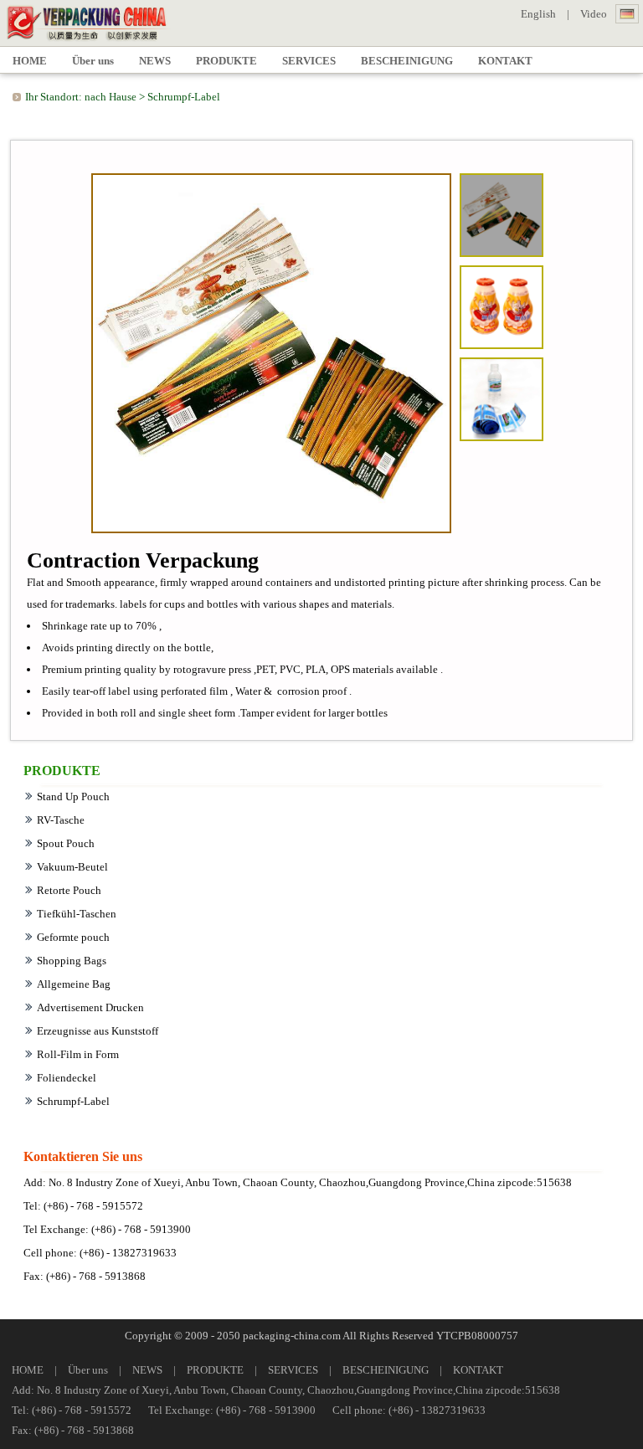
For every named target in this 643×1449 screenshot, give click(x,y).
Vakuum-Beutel (72, 867)
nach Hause (110, 96)
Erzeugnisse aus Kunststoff (97, 1031)
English (538, 14)
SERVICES (293, 1370)
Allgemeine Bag (74, 984)
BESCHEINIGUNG (385, 1370)
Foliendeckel (66, 1077)
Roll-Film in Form (78, 1054)
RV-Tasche (61, 820)
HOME (28, 1370)
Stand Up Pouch (73, 796)
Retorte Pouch (69, 890)
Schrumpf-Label (183, 96)
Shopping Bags (71, 960)
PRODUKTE (215, 1370)
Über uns (88, 1370)
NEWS (147, 1370)
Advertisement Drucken (90, 1007)
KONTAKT (478, 1370)
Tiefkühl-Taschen (76, 913)
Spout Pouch (66, 843)
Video (593, 14)
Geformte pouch (73, 937)
